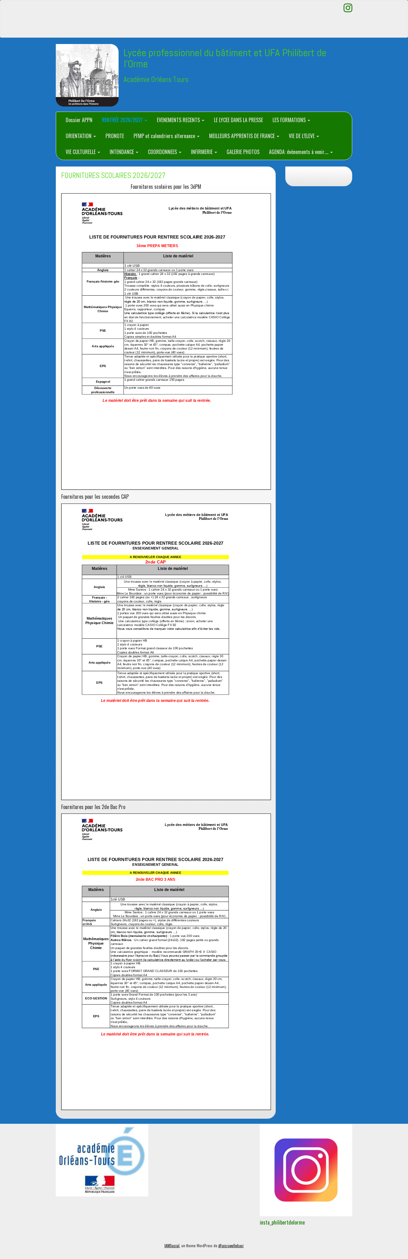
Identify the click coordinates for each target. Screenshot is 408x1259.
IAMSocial (171, 1245)
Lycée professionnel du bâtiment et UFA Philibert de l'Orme (225, 58)
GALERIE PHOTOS (243, 152)
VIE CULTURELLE (81, 152)
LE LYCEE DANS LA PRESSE (238, 120)
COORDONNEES (163, 152)
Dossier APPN (79, 120)
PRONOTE (115, 136)
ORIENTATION (79, 136)
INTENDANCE (122, 152)
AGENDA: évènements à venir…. (299, 152)
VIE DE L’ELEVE (302, 136)
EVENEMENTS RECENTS (179, 120)
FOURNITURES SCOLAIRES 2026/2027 (113, 175)
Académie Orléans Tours (156, 79)
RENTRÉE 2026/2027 (123, 120)
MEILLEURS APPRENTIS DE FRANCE (242, 136)
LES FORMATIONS (290, 120)
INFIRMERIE (202, 152)
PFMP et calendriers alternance (165, 136)
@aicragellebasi (231, 1245)
